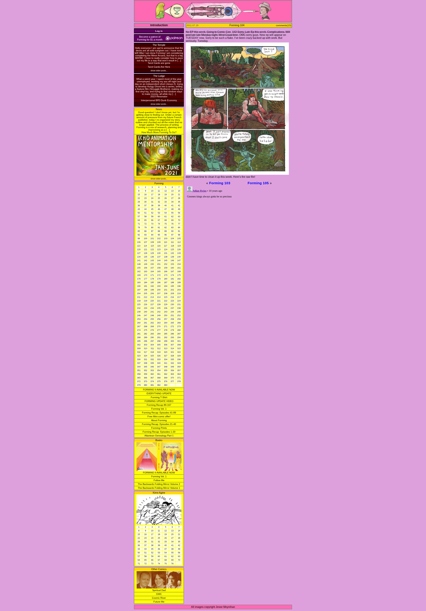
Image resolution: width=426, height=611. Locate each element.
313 (165, 348)
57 (139, 216)
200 (159, 290)
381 (152, 385)
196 (179, 286)
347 (159, 367)
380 (145, 385)
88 (159, 231)
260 (139, 323)
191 (145, 286)
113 (138, 246)
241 (152, 312)
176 (139, 279)
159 (165, 268)
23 (145, 198)
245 (179, 312)
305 (159, 345)
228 (159, 304)
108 (152, 242)
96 (165, 235)
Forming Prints (159, 428)
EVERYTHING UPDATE (159, 393)
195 (172, 286)
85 (139, 231)
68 (165, 220)
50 (139, 213)
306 (165, 345)
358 (139, 374)
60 (159, 216)
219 (145, 301)
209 (172, 293)
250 (165, 315)
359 (145, 374)
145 (165, 260)
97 (172, 235)
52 (152, 213)
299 (165, 341)
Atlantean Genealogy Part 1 (159, 435)
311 (152, 348)
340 (159, 363)
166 (165, 271)
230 (172, 304)
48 (172, 209)
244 (172, 312)
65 (145, 220)
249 (159, 315)
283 (152, 334)
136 (152, 257)
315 (179, 348)
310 (145, 348)
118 (172, 246)
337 (139, 363)
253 (139, 319)
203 (179, 290)
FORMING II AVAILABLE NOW (159, 389)
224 (179, 301)
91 (179, 231)
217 (179, 297)
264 (165, 323)
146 (172, 260)
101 (152, 238)
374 (152, 381)
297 (152, 341)
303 (145, 345)
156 (145, 268)
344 (139, 367)
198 (145, 290)
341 (165, 363)
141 (139, 260)
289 (145, 337)
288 (139, 337)
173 (165, 275)
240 (145, 312)
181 (172, 279)
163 (145, 271)
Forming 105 (258, 183)
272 (172, 326)
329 (179, 356)
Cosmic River (159, 598)
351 (139, 370)
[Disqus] (239, 226)
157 (152, 268)
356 (172, 370)
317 (145, 352)
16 (145, 194)
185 (152, 282)
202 (172, 290)
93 (145, 235)
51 (145, 213)
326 (159, 356)
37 (145, 205)
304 (152, 345)
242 (159, 312)
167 (172, 271)
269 (152, 326)
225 (139, 304)
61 (165, 216)
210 (179, 293)
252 (179, 315)
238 (179, 308)
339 (152, 363)
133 (179, 253)
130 (159, 253)
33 (165, 202)
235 (159, 308)
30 (145, 202)
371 (179, 378)
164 (152, 271)
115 (152, 246)
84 (179, 227)
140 (179, 257)
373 (145, 381)
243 (165, 312)
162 (139, 271)
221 (159, 301)
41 (172, 205)
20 (172, 194)
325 (152, 356)
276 (152, 330)
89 (165, 231)
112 (179, 242)
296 (145, 341)
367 (152, 378)
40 (165, 205)
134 (139, 257)
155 (139, 268)
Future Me (158, 602)
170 (145, 275)
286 (172, 334)
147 (179, 260)
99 (139, 238)
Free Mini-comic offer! (159, 416)
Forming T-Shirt (159, 397)
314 (172, 348)
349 (172, 367)
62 (172, 216)
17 (152, 194)
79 (145, 227)
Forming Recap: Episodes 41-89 (159, 412)
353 (152, 370)
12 (165, 191)
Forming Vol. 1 (159, 409)
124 (165, 249)
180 (165, 279)
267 (139, 326)
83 (172, 227)
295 (139, 341)
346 (152, 367)
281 (139, 334)
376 (165, 381)
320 (165, 352)
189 (179, 282)
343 (179, 363)
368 (159, 378)
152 (165, 264)
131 (165, 253)
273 (179, 326)
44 (145, 209)
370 (172, 378)
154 (179, 264)
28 (179, 198)
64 (139, 220)
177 (145, 279)
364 (179, 374)
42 (179, 205)
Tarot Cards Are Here (159, 67)
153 (172, 264)
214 (159, 297)
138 (165, 257)
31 (152, 202)
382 (159, 385)
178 (152, 279)
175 (179, 275)
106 (139, 242)
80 (152, 227)
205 (145, 293)
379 (139, 385)
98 (179, 235)
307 (172, 345)
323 (139, 356)
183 (139, 282)
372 (139, 381)
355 (165, 370)
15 (139, 194)
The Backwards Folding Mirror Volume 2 (159, 484)
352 (145, 370)
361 (159, 374)
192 (152, 286)
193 (159, 286)
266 (179, 323)
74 (159, 224)
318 (152, 352)
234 (152, 308)
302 (139, 345)
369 (165, 378)
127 (139, 253)
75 (165, 224)
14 (179, 191)
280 (179, 330)
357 (179, 370)
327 (165, 356)
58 (145, 216)
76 (172, 224)
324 (145, 356)
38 (152, 205)
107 (145, 242)
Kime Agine (159, 492)
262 (152, 323)
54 (165, 213)
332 (152, 359)
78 (139, 227)
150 (152, 264)
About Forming (159, 420)
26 (165, 198)
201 (165, 290)
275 (145, 330)
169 (139, 275)
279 (172, 330)
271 (165, 326)
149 (145, 264)
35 (179, 202)
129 (152, 253)
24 (152, 198)
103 (165, 238)
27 (172, 198)
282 (145, 334)
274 (139, 330)
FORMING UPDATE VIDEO (159, 401)
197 (139, 290)
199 (152, 290)
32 (159, 202)
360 (152, 374)
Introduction (159, 25)
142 (145, 260)
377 (172, 381)
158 (159, 268)
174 (172, 275)
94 (152, 235)
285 (165, 334)
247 (145, 315)
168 (179, 271)
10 (152, 191)
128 (145, 253)
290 (152, 337)
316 (139, 352)
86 (145, 231)
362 (165, 374)
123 (159, 249)
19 (165, 194)
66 (152, 220)
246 (139, 315)
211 (138, 297)
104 (172, 238)
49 (179, 209)
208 (165, 293)
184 (145, 282)
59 (152, 216)
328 (172, 356)
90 (172, 231)
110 (165, 242)
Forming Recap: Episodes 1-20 (159, 432)
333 (159, 359)
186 (159, 282)
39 (159, 205)
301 (179, 341)
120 (139, 249)
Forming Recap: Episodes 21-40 (159, 424)
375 (159, 381)
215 (165, 297)
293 (172, 337)
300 (172, 341)
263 (159, 323)
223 (172, 301)
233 (145, 308)
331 (145, 359)
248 (152, 315)
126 (179, 249)
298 (159, 341)
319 (159, 352)
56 (179, 213)
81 (159, 227)
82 (165, 227)
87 (152, 231)
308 (179, 345)
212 (145, 297)
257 (165, 319)
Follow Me (159, 480)
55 (172, 213)
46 (159, 209)
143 (152, 260)
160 (172, 268)
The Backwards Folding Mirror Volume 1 (159, 488)
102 (159, 238)
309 (139, 348)
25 (159, 198)
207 (159, 293)
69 (172, 220)
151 (159, 264)
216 (172, 297)
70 (179, 220)
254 (145, 319)
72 (145, 224)
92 (139, 235)
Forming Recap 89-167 (159, 405)
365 (139, 378)
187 (165, 282)
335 (172, 359)
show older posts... (159, 70)
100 (145, 238)
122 (152, 249)
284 (159, 334)
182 (179, 279)
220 (152, 301)
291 (159, 337)
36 (139, 205)
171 (152, 275)
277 (159, 330)
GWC (159, 594)
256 (159, 319)
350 (179, 367)
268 (145, 326)
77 (179, 224)
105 (179, 238)
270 (159, 326)
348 (165, 367)
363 (172, 374)
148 (139, 264)
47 (165, 209)
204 (139, 293)
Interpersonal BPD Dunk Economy (159, 100)
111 (172, 242)
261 (145, 323)
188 (172, 282)
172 (159, 275)
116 (159, 246)
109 (159, 242)
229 (165, 304)
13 (172, 191)
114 (145, 246)
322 (179, 352)
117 (165, 246)
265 (172, 323)
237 (172, 308)
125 (172, 249)
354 (159, 370)
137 (159, 257)
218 (139, 301)
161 (179, 268)
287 (179, 334)
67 (159, 220)
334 (165, 359)
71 (139, 224)
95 (159, 235)
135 (145, 257)
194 (165, 286)
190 (139, 286)
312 (159, 348)
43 (139, 209)
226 (145, 304)
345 (145, 367)
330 (139, 359)
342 (172, 363)
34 (172, 202)
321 (172, 352)
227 (152, 304)
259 (179, 319)
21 (179, 194)
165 (159, 271)
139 (172, 257)
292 (165, 337)
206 (152, 293)
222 (165, 301)
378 (179, 381)
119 (179, 246)
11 (159, 191)
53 (159, 213)
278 (165, 330)
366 (145, 378)
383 (165, 385)
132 (172, 253)
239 (139, 312)
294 (179, 337)
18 (159, 194)
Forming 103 (219, 183)
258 (172, 319)
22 (139, 198)
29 (139, 202)
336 (179, 359)
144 (159, 260)
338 (145, 363)
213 (152, 297)
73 (152, 224)
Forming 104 (236, 25)
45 (152, 209)
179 (159, 279)
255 (152, 319)
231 (179, 304)
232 (139, 308)
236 (165, 308)
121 (145, 249)
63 (179, 216)
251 (172, 315)
